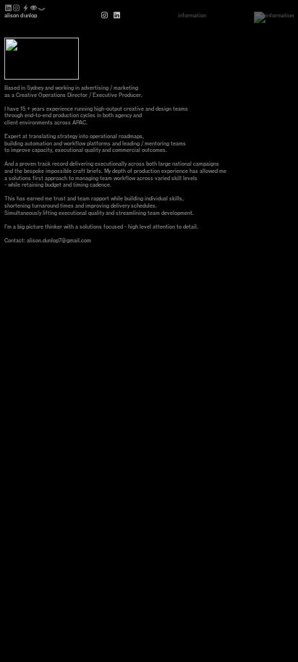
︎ (117, 15)
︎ (105, 15)
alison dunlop (21, 15)
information (192, 15)
